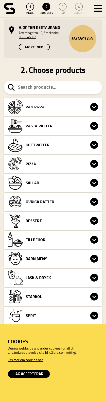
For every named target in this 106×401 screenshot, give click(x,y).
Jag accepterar (28, 374)
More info (34, 47)
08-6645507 (27, 36)
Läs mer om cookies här (25, 359)
